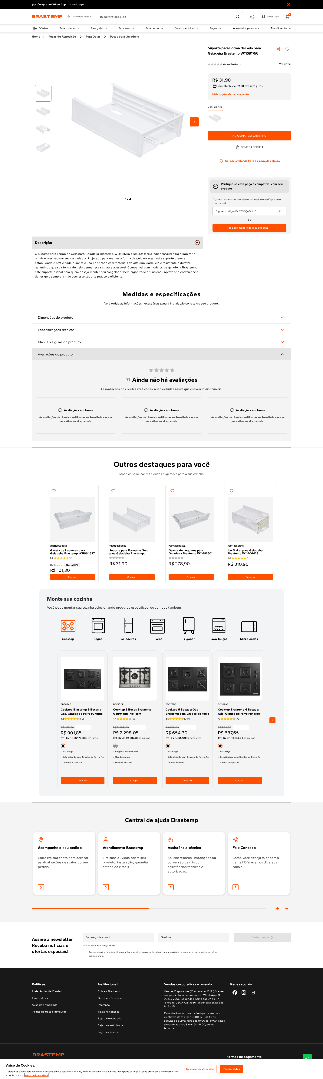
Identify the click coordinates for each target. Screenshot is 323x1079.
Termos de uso (41, 998)
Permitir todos (231, 1068)
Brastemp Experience (111, 998)
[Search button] (280, 211)
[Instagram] (243, 992)
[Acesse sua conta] (41, 887)
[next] (272, 721)
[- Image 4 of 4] (43, 147)
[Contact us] (307, 1058)
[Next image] (194, 121)
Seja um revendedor (110, 1018)
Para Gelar (93, 36)
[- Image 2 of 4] (43, 111)
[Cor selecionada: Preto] (63, 746)
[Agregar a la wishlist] (287, 49)
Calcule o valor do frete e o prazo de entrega (252, 161)
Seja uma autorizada (110, 1025)
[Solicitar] (171, 887)
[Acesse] (106, 887)
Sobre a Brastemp (109, 991)
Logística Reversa (108, 1032)
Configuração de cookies (200, 1068)
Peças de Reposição (62, 36)
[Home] (47, 16)
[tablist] (149, 902)
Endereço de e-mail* (98, 937)
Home (36, 36)
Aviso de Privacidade (36, 1075)
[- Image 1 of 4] (43, 93)
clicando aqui (76, 4)
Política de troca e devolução (49, 1011)
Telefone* (167, 937)
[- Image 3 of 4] (43, 129)
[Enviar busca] (237, 16)
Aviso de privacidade (156, 952)
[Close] (288, 4)
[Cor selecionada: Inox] (115, 746)
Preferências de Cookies (47, 991)
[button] (158, 954)
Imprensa (104, 1005)
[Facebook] (234, 992)
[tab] (68, 628)
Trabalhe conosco (108, 1011)
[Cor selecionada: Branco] (215, 117)
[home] (97, 1055)
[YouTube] (252, 992)
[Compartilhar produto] (278, 49)
